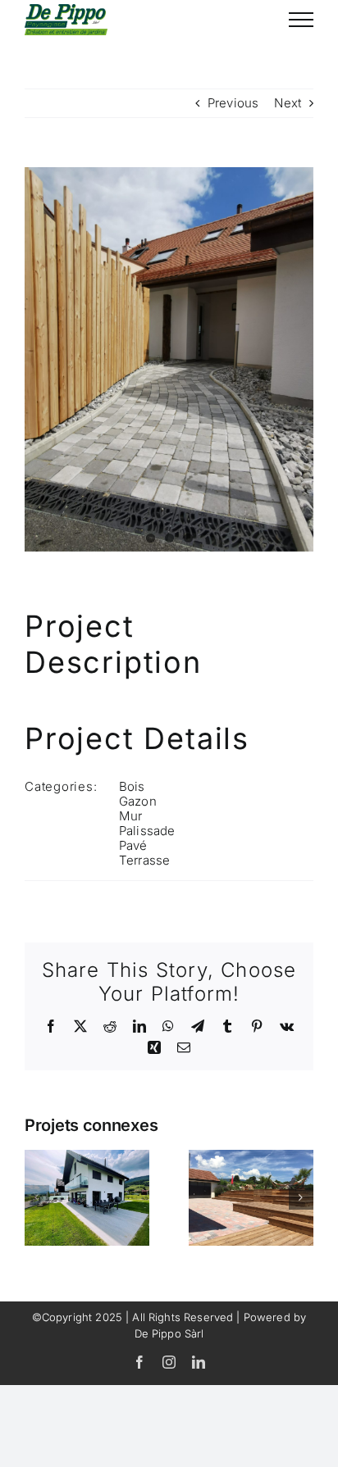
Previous (233, 103)
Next (287, 103)
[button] (37, 1197)
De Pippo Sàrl (169, 1333)
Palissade (147, 830)
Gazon (138, 801)
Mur (130, 816)
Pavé (133, 845)
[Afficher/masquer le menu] (301, 19)
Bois (132, 786)
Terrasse (144, 860)
